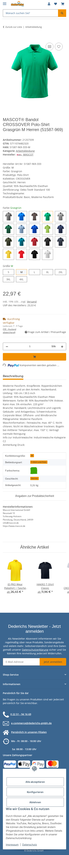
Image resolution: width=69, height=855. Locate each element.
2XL (62, 272)
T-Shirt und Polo (38, 462)
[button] (49, 3)
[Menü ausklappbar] (4, 2)
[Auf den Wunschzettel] (59, 46)
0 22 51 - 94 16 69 (20, 714)
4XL (23, 279)
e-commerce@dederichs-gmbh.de (31, 723)
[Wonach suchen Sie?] (62, 13)
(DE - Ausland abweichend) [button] (9, 331)
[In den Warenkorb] (5, 38)
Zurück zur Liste (13, 26)
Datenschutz (29, 844)
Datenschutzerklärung (35, 649)
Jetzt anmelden (53, 661)
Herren (34, 478)
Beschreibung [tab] (13, 376)
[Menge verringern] (7, 346)
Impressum (12, 844)
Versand (32, 301)
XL (48, 272)
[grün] (33, 470)
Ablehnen (35, 802)
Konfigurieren (35, 792)
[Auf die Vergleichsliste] (49, 46)
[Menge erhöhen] (62, 346)
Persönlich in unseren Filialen (29, 732)
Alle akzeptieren (35, 781)
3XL (10, 279)
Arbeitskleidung (25, 151)
